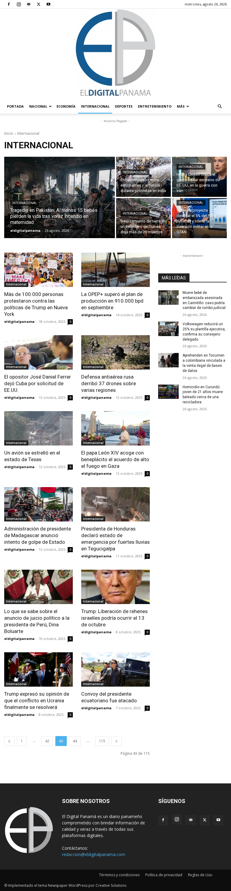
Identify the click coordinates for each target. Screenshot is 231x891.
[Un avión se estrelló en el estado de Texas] (38, 428)
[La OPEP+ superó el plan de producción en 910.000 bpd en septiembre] (115, 270)
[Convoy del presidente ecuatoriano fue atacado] (115, 669)
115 (102, 741)
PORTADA (15, 106)
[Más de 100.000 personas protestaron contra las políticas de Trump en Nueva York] (38, 270)
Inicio (8, 133)
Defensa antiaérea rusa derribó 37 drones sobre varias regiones (108, 383)
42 (47, 741)
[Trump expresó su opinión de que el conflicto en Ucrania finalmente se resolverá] (38, 669)
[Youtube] (48, 4)
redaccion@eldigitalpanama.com (93, 854)
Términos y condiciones (119, 874)
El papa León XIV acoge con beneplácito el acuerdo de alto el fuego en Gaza (115, 459)
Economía (66, 106)
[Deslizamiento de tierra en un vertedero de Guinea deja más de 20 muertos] (143, 218)
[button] (219, 106)
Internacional (95, 106)
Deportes (124, 106)
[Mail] (28, 4)
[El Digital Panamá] (115, 54)
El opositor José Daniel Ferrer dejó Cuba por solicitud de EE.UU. (37, 383)
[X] (38, 4)
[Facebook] (8, 4)
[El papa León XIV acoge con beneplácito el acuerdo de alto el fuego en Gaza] (115, 428)
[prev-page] (9, 741)
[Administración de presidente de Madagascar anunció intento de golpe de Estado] (38, 504)
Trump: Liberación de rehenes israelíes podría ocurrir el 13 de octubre (114, 618)
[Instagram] (18, 4)
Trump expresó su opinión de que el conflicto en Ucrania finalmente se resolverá (36, 700)
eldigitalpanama (19, 321)
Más (181, 106)
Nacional (38, 106)
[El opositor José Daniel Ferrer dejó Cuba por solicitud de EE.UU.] (38, 352)
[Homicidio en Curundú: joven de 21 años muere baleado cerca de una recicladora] (168, 392)
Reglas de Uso (200, 874)
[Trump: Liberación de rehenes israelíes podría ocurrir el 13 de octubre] (115, 587)
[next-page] (116, 741)
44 (75, 741)
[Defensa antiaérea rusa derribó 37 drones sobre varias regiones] (115, 352)
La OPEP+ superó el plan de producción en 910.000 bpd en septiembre (112, 300)
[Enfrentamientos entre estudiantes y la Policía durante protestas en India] (143, 177)
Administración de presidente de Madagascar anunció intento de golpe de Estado (37, 535)
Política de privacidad (163, 874)
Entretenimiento (154, 106)
